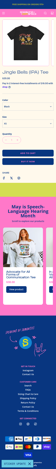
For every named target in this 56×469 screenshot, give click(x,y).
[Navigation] (3, 13)
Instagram (28, 370)
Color (5, 100)
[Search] (45, 13)
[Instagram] (20, 424)
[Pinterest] (28, 424)
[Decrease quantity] (5, 140)
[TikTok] (35, 424)
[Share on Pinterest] (18, 178)
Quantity (7, 133)
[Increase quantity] (17, 140)
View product (16, 289)
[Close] (29, 464)
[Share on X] (11, 178)
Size (4, 116)
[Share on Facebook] (3, 178)
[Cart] (52, 13)
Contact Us (28, 374)
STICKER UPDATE (15, 464)
